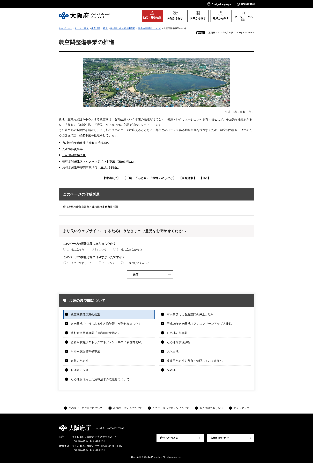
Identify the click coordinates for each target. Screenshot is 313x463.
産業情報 (95, 28)
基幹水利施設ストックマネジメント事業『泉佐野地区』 (99, 161)
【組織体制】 (187, 178)
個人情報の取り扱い (211, 408)
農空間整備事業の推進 (85, 314)
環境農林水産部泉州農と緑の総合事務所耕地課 (90, 206)
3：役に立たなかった (129, 249)
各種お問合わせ (220, 437)
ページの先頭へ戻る (256, 425)
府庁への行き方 (169, 437)
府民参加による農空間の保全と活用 (190, 314)
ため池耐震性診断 (74, 155)
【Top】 (204, 178)
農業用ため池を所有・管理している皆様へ (195, 360)
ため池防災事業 (72, 149)
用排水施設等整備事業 (85, 351)
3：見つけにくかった (137, 263)
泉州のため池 (79, 360)
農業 (105, 28)
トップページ (65, 28)
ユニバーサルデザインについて (170, 408)
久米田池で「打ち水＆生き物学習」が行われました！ (106, 323)
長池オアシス (79, 370)
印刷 (202, 33)
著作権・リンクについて (127, 408)
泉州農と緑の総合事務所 (122, 28)
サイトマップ (241, 408)
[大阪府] (84, 15)
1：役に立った (75, 249)
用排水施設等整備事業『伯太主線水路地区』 (91, 167)
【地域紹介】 (111, 178)
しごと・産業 (82, 28)
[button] (219, 4)
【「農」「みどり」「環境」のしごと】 (149, 178)
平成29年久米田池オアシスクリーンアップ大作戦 (199, 323)
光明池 (171, 370)
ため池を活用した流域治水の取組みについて (100, 379)
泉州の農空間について (149, 28)
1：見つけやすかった (79, 263)
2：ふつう (101, 249)
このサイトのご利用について (86, 408)
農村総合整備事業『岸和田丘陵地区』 (87, 143)
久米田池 (173, 351)
